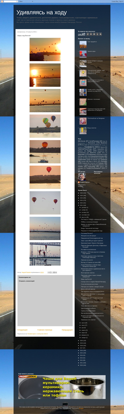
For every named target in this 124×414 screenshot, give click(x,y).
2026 (81, 193)
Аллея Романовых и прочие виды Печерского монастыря (91, 265)
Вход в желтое (91, 128)
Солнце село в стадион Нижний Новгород (93, 281)
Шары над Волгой (86, 279)
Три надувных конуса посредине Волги (92, 291)
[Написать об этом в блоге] (50, 272)
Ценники (80, 168)
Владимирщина (81, 143)
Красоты (93, 152)
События (92, 163)
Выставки (84, 144)
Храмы (80, 166)
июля (83, 323)
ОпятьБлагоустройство (97, 158)
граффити (80, 147)
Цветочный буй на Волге (88, 308)
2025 (81, 195)
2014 (81, 355)
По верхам (94, 159)
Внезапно (91, 143)
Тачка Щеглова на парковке (89, 306)
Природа (104, 159)
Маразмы (81, 154)
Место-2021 (84, 156)
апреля (84, 330)
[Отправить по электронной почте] (49, 272)
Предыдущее (67, 330)
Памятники (82, 159)
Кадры (89, 151)
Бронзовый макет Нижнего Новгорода (92, 243)
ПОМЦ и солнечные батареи (89, 222)
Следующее (22, 330)
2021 (81, 205)
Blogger (81, 408)
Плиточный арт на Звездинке (96, 118)
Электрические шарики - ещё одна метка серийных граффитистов (96, 72)
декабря (84, 207)
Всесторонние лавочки (87, 273)
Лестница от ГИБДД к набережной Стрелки (93, 219)
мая (83, 327)
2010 (81, 365)
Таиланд (80, 165)
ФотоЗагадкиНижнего (98, 165)
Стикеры (100, 163)
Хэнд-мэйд (91, 166)
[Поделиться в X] (52, 272)
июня (83, 325)
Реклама (104, 161)
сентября (84, 215)
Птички (83, 161)
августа (84, 217)
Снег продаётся (92, 41)
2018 (81, 345)
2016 (81, 350)
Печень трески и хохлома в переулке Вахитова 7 (95, 80)
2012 (81, 360)
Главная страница (44, 330)
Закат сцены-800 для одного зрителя (92, 240)
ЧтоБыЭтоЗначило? (93, 168)
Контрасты (101, 151)
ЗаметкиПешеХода (85, 149)
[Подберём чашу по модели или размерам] (62, 387)
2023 (81, 200)
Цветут (102, 166)
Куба (103, 152)
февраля (84, 335)
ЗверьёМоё (100, 149)
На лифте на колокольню (88, 249)
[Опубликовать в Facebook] (54, 272)
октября (84, 212)
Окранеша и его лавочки (88, 319)
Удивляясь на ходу (41, 12)
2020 (81, 340)
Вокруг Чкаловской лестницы (89, 228)
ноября (84, 210)
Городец (103, 144)
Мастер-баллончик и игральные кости (92, 313)
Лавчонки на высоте (87, 260)
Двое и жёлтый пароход (88, 289)
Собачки (84, 163)
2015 (81, 353)
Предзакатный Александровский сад (92, 238)
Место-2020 (103, 154)
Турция (86, 165)
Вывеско (104, 143)
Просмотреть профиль (82, 185)
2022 (81, 203)
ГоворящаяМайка (94, 144)
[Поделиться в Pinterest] (56, 272)
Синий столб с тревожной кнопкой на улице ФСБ (94, 90)
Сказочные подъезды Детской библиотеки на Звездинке (96, 109)
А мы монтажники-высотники (89, 284)
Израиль (80, 151)
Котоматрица (82, 152)
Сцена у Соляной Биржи (88, 311)
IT (106, 168)
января (84, 337)
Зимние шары (91, 51)
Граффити (89, 147)
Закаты (102, 147)
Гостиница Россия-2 (87, 233)
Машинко (92, 154)
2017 (81, 348)
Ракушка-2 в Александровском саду (91, 230)
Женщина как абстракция (88, 235)
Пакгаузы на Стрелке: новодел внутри (92, 286)
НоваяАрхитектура (97, 156)
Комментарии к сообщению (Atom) (38, 334)
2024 (81, 198)
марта (83, 332)
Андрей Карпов (85, 182)
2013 (81, 358)
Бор (104, 141)
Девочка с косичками (93, 99)
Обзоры (80, 158)
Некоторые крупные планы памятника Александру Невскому (92, 256)
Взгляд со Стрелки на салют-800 (90, 262)
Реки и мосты (93, 161)
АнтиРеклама (94, 141)
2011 (81, 363)
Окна (86, 158)
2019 (81, 343)
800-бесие (81, 141)
